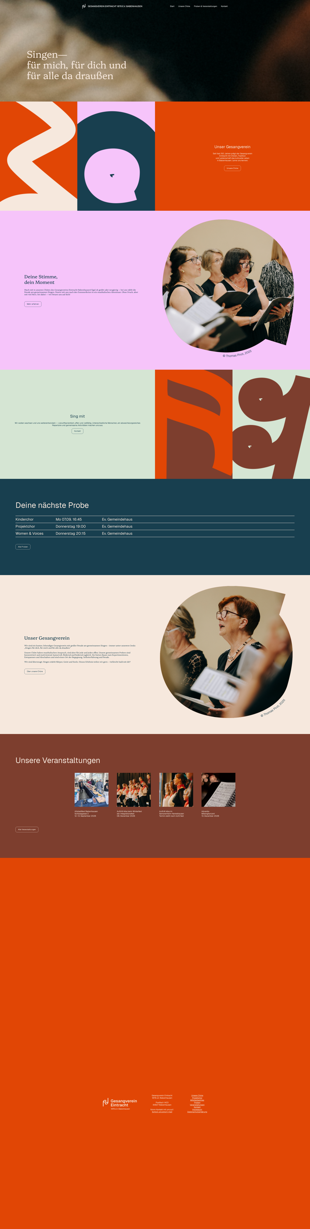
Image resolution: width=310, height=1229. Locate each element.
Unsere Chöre (232, 168)
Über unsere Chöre (35, 671)
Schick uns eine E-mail (162, 1112)
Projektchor (197, 1098)
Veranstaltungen (197, 1105)
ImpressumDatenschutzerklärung (197, 1110)
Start (172, 6)
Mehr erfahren (33, 304)
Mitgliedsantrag (197, 1100)
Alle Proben (23, 547)
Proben (197, 1102)
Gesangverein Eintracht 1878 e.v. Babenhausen (115, 6)
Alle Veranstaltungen (27, 829)
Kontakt (77, 431)
